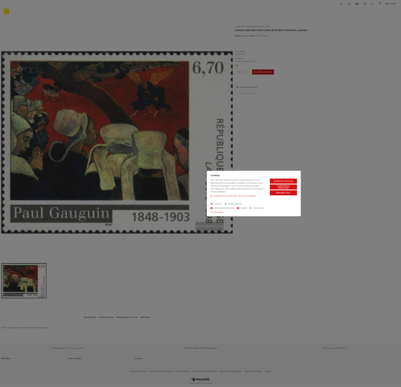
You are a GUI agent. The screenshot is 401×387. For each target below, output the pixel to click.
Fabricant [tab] (145, 317)
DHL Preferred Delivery (224, 208)
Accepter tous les (283, 181)
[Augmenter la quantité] (245, 71)
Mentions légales (182, 371)
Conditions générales (252, 371)
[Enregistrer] (350, 3)
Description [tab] (90, 317)
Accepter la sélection (283, 187)
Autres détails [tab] (106, 317)
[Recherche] (372, 4)
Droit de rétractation (138, 371)
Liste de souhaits (248, 87)
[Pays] (357, 4)
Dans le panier (264, 72)
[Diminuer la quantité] (249, 71)
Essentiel (218, 204)
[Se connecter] (342, 3)
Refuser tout (283, 193)
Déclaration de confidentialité (204, 371)
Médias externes (235, 204)
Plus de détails (217, 212)
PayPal (244, 208)
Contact (267, 371)
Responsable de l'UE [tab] (127, 317)
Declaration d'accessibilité (230, 371)
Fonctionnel (258, 208)
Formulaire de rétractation (161, 371)
